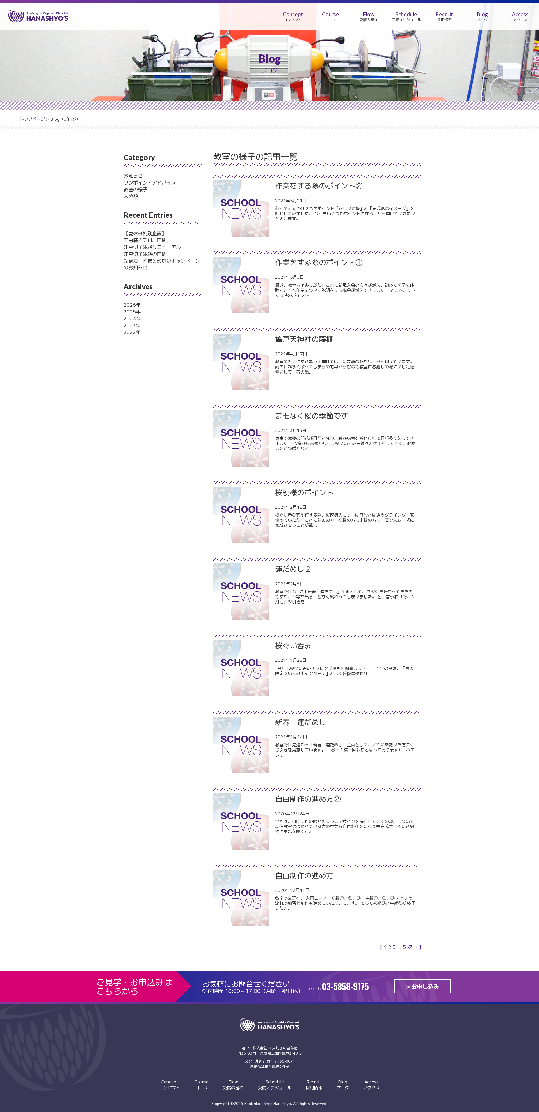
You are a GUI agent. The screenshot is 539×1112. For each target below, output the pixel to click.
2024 (130, 318)
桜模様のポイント (304, 492)
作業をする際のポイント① (319, 262)
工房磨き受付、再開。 (147, 240)
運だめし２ (293, 568)
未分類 (131, 195)
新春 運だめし (300, 722)
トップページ (32, 119)
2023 (130, 325)
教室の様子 (135, 189)
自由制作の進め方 (304, 875)
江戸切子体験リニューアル (152, 246)
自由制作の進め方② (308, 798)
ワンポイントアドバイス (150, 182)
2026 (130, 304)
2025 (130, 311)
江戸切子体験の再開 (145, 253)
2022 (130, 331)
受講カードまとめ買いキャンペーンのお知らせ (162, 264)
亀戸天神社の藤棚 (304, 338)
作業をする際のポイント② (319, 185)
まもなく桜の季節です (311, 415)
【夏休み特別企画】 (145, 233)
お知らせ (133, 175)
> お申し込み (422, 986)
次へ (412, 946)
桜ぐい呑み (293, 645)
